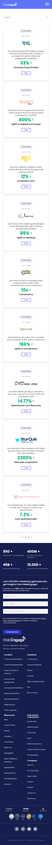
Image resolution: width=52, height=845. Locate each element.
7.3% (25, 514)
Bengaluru (15, 645)
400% (25, 120)
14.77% (25, 401)
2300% (24, 458)
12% (25, 176)
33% (24, 63)
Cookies (41, 840)
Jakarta (22, 649)
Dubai (15, 649)
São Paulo (7, 649)
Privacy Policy (31, 840)
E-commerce (26, 31)
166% (24, 344)
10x (24, 290)
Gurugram (25, 645)
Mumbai (6, 645)
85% (24, 233)
